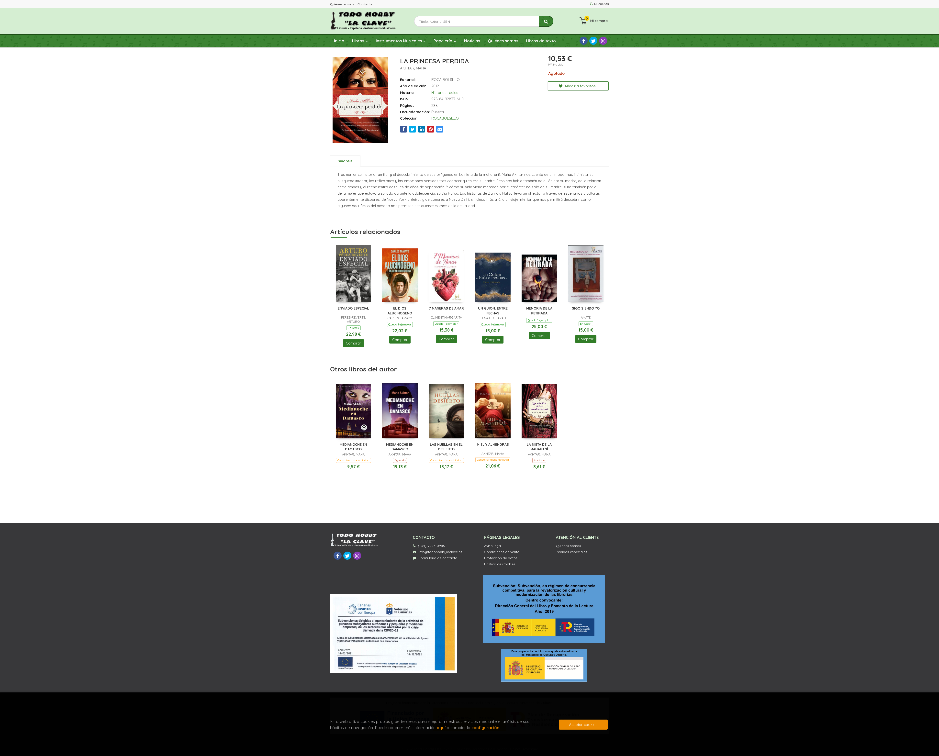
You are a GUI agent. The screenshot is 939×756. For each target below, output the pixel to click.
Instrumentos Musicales (399, 40)
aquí (441, 727)
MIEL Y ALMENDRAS (493, 444)
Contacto (365, 4)
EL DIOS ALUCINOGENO (400, 310)
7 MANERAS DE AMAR (446, 308)
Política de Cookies (499, 564)
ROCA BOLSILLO (445, 79)
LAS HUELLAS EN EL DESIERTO (446, 447)
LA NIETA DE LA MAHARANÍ (539, 447)
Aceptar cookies (583, 724)
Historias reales (444, 92)
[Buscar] (546, 21)
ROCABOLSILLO (445, 118)
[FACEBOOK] (584, 41)
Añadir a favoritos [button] (580, 86)
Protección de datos (500, 558)
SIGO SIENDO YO (586, 308)
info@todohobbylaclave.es (440, 552)
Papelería (444, 40)
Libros (358, 40)
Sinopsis (345, 161)
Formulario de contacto (438, 558)
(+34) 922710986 (431, 546)
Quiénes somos (342, 4)
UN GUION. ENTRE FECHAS (493, 310)
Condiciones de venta (501, 552)
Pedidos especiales (571, 552)
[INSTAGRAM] (603, 41)
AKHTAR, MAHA (413, 68)
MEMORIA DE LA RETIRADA (539, 310)
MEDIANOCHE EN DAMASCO (353, 447)
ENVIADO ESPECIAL (353, 308)
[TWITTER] (593, 41)
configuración (485, 727)
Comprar (353, 343)
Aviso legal (493, 546)
